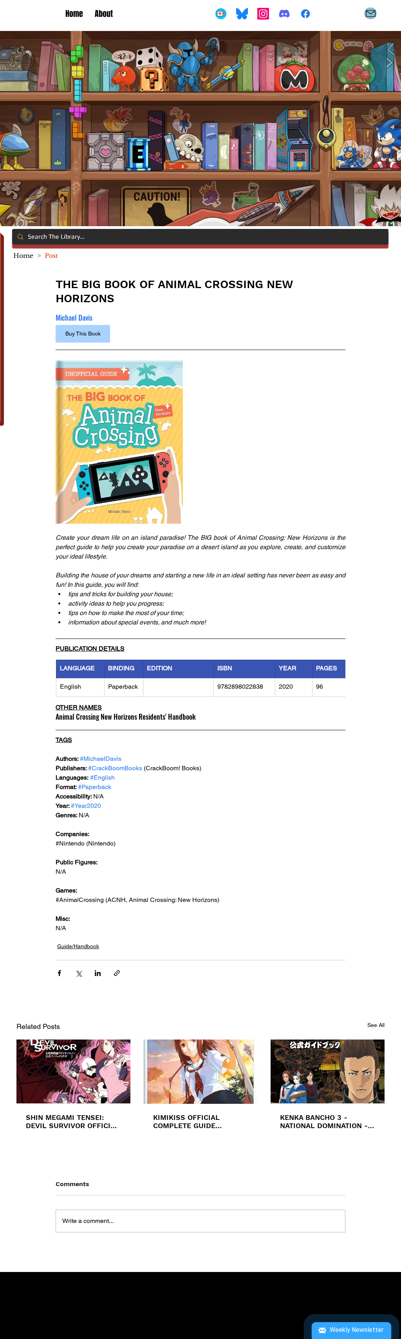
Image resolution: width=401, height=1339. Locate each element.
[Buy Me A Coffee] (221, 14)
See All (376, 1025)
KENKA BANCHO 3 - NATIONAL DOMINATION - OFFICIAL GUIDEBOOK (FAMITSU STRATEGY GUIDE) (324, 1121)
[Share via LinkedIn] (97, 973)
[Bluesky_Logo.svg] (242, 14)
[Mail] (370, 13)
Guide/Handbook (78, 946)
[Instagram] (263, 14)
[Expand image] (119, 442)
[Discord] (284, 14)
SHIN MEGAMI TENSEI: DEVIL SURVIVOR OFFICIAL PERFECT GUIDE (72, 1121)
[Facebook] (305, 14)
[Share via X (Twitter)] (78, 973)
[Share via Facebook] (59, 973)
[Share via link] (117, 973)
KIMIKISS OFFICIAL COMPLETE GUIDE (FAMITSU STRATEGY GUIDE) (189, 1121)
